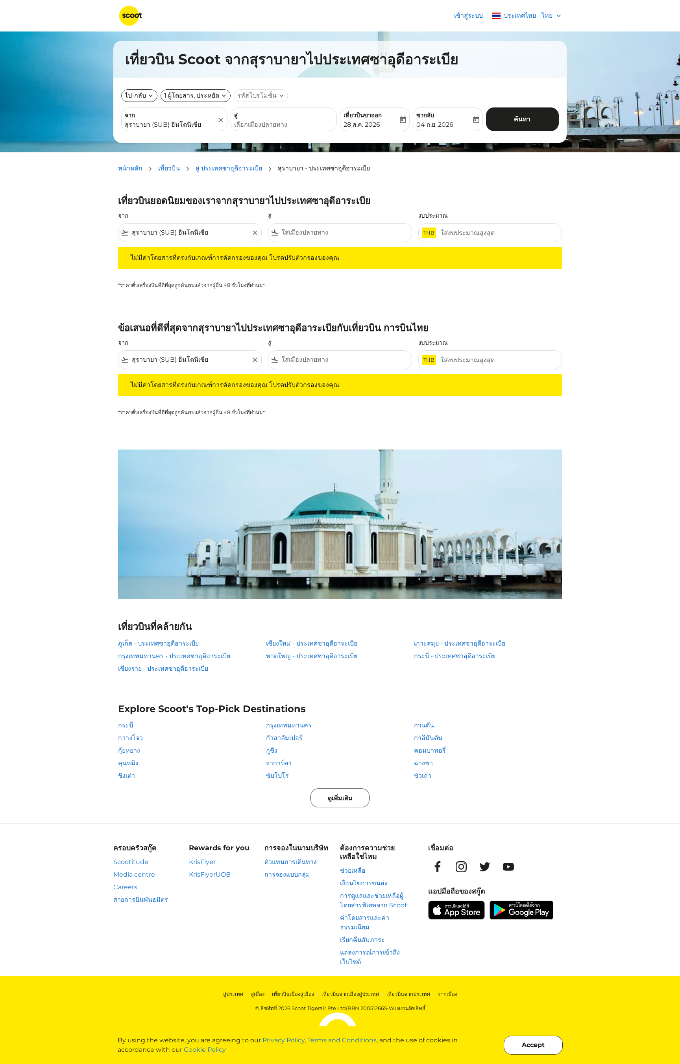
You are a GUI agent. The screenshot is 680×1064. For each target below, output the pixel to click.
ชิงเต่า (126, 775)
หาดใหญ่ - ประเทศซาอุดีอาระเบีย (311, 656)
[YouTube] (508, 866)
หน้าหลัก (130, 168)
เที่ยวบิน (169, 168)
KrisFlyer (202, 862)
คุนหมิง (128, 763)
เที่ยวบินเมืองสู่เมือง (293, 994)
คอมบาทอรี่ (430, 750)
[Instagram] (461, 866)
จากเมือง (447, 994)
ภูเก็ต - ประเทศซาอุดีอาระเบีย (158, 643)
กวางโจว (130, 738)
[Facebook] (437, 866)
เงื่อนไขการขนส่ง (364, 883)
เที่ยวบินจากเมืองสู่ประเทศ (350, 994)
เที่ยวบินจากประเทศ (408, 994)
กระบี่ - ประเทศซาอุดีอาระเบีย (454, 656)
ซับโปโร (277, 775)
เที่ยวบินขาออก (363, 115)
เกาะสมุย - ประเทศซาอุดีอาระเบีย (459, 643)
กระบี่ (125, 725)
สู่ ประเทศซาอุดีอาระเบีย (229, 168)
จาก (130, 115)
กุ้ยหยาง (129, 750)
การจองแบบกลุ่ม (287, 874)
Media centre (134, 874)
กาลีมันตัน (428, 738)
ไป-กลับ (135, 95)
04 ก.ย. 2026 (434, 124)
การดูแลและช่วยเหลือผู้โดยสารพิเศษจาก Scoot (373, 900)
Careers (125, 887)
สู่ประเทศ (233, 994)
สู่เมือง (257, 994)
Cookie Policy (205, 1049)
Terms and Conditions (342, 1040)
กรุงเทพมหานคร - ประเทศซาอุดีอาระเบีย (174, 656)
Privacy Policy (283, 1040)
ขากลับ (425, 115)
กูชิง (271, 750)
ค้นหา (522, 119)
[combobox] (170, 125)
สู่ (236, 115)
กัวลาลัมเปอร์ (284, 738)
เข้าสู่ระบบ (468, 15)
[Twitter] (484, 866)
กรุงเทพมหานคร (289, 725)
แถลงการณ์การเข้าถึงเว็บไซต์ (370, 957)
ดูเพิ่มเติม (340, 798)
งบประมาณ (433, 215)
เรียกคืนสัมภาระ (362, 940)
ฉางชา (423, 763)
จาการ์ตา (279, 763)
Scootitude (130, 862)
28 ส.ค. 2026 (362, 124)
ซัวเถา (422, 775)
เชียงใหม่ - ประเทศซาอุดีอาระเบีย (311, 643)
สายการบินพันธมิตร (140, 899)
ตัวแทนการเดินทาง (290, 862)
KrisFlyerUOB (210, 874)
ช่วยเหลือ (353, 870)
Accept (533, 1045)
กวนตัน (424, 725)
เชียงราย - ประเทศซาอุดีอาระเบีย (163, 668)
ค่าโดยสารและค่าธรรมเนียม (364, 922)
